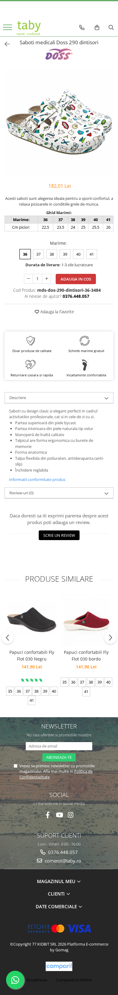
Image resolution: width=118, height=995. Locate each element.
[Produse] (8, 29)
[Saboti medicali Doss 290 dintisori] (59, 121)
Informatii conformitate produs (37, 479)
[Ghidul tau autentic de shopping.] (59, 966)
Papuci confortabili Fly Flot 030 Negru (31, 655)
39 (65, 254)
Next (108, 128)
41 (92, 254)
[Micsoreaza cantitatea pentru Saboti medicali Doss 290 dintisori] (28, 279)
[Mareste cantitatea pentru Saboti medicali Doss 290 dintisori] (46, 279)
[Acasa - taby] (29, 27)
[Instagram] (70, 815)
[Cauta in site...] (111, 28)
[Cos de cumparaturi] (96, 28)
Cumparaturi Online (74, 980)
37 (38, 254)
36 (25, 254)
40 (78, 254)
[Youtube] (59, 815)
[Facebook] (47, 815)
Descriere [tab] (17, 397)
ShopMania (36, 980)
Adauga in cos (76, 279)
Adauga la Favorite (56, 311)
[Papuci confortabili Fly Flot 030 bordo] (86, 620)
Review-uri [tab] (21, 493)
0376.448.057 (62, 852)
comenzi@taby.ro (62, 861)
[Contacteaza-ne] (82, 28)
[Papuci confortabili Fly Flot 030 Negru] (32, 619)
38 (52, 254)
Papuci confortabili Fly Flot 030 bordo (86, 655)
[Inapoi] (4, 44)
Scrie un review (59, 535)
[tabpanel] (59, 121)
